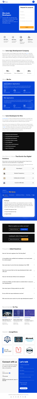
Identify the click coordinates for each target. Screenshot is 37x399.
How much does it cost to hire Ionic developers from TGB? (15, 265)
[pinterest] (20, 397)
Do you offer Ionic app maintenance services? (13, 293)
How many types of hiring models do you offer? (13, 288)
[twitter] (18, 397)
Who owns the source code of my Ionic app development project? (17, 298)
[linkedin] (11, 397)
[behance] (25, 397)
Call (3, 375)
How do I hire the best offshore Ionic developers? (13, 276)
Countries (29, 73)
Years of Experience (18, 73)
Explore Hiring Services (14, 239)
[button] (9, 373)
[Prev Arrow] (3, 195)
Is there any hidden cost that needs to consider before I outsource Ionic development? (17, 282)
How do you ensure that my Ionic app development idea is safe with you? (17, 271)
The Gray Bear (5, 118)
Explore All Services (14, 229)
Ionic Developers (7, 73)
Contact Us (25, 239)
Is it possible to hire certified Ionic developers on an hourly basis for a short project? (17, 259)
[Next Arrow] (34, 195)
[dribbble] (23, 397)
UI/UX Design (4, 317)
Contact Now (24, 229)
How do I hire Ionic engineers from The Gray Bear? (14, 253)
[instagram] (16, 397)
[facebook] (13, 397)
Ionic (27, 53)
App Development (16, 317)
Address (3, 378)
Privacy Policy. (26, 394)
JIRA (4, 127)
